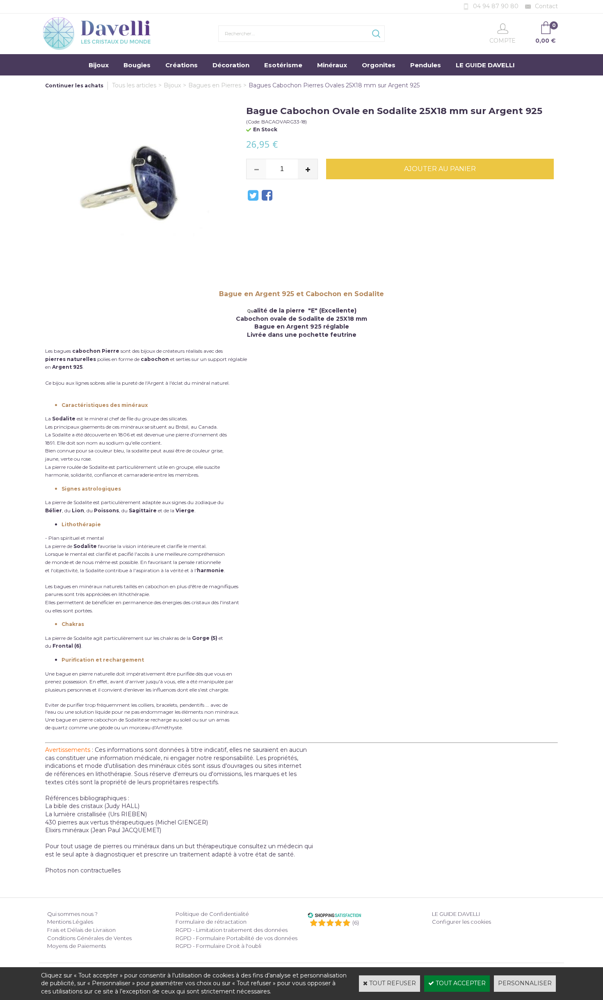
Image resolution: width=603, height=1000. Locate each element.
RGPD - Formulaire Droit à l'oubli (218, 946)
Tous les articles (134, 85)
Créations (181, 65)
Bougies (137, 65)
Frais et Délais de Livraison (81, 930)
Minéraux (332, 65)
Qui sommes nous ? (72, 914)
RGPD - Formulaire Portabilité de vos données (236, 938)
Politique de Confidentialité (212, 914)
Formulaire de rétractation (211, 921)
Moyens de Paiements (76, 946)
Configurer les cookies (461, 921)
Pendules (425, 65)
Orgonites (378, 65)
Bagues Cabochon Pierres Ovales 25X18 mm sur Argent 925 (334, 85)
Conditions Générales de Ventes (89, 938)
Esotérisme (283, 65)
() (355, 922)
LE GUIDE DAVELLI (485, 65)
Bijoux (99, 65)
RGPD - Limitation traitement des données (232, 930)
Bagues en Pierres (214, 85)
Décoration (230, 65)
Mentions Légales (70, 921)
